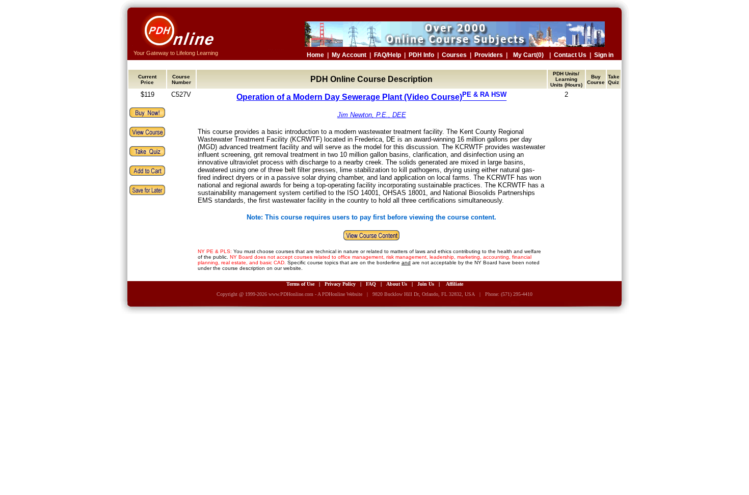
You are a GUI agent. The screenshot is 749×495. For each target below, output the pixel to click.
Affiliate (454, 284)
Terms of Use (300, 284)
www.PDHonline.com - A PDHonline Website (315, 294)
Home (315, 55)
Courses (454, 55)
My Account (349, 55)
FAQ (371, 284)
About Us (396, 284)
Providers (488, 55)
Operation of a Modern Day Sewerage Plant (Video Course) (371, 97)
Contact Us (570, 55)
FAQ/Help (387, 55)
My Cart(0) (528, 55)
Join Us (425, 284)
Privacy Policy (340, 284)
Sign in (603, 55)
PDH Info (421, 55)
